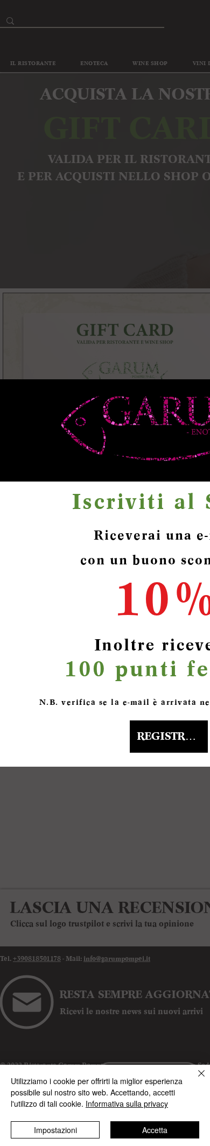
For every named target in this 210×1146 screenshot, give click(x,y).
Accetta (154, 1129)
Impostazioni (55, 1129)
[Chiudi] (195, 1080)
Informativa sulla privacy (127, 1103)
